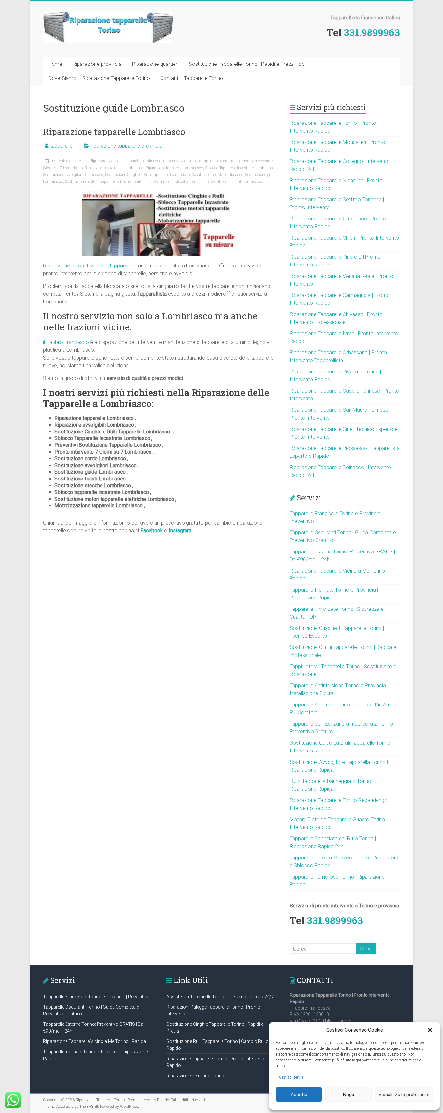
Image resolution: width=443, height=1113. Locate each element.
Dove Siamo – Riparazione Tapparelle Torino (99, 78)
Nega (348, 1094)
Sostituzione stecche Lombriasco (181, 181)
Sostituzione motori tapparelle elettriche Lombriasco (108, 181)
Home (55, 64)
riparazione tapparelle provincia (126, 146)
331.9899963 (372, 32)
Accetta (299, 1094)
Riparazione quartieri (155, 64)
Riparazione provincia (97, 64)
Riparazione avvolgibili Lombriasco (114, 168)
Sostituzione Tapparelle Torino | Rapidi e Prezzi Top (247, 64)
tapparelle (61, 146)
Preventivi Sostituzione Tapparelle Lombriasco (201, 161)
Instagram (180, 530)
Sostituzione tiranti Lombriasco (236, 181)
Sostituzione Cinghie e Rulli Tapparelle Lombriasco (147, 174)
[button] (430, 1030)
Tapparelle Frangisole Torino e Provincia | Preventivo (96, 996)
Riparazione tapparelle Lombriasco (114, 131)
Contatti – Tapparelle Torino (191, 78)
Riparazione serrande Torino (195, 1075)
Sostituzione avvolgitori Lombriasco (73, 174)
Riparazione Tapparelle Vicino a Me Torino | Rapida (94, 1041)
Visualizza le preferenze (404, 1094)
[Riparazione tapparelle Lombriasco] (160, 194)
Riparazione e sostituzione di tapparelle (87, 266)
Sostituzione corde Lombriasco (217, 174)
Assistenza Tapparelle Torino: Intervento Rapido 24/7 (220, 996)
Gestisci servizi (291, 1077)
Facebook (151, 530)
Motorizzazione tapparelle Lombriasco (129, 161)
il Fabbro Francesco (66, 342)
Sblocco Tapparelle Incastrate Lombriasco (239, 168)
